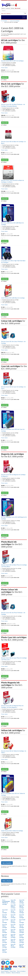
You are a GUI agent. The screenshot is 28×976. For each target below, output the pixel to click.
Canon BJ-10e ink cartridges (13, 911)
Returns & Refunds (16, 972)
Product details (4, 67)
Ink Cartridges (4, 20)
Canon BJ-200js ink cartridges (13, 936)
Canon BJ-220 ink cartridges (4, 941)
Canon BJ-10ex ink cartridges (21, 911)
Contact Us (8, 8)
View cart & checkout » (6, 13)
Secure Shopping (5, 971)
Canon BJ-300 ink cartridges (13, 946)
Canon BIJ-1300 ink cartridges (13, 901)
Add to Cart (4, 77)
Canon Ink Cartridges (14, 20)
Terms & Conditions (21, 971)
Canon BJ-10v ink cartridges (13, 916)
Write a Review (6, 881)
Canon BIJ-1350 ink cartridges (21, 901)
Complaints (8, 972)
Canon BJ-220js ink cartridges (21, 941)
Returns (3, 8)
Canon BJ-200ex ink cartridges (21, 931)
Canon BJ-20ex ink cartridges (13, 921)
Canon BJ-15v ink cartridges (21, 916)
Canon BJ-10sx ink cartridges (4, 916)
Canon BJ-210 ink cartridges (21, 936)
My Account (17, 8)
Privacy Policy (13, 971)
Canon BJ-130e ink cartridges (21, 926)
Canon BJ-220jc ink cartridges (13, 941)
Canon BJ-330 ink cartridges (4, 951)
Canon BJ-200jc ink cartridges (4, 936)
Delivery (12, 8)
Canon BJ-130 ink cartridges (13, 926)
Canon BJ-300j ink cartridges (21, 946)
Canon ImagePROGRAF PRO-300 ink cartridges (6, 902)
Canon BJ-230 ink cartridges (4, 946)
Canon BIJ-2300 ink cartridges (13, 906)
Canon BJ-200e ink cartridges (13, 931)
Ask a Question (6, 863)
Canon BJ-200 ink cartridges (4, 931)
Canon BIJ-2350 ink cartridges (21, 906)
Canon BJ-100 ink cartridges (4, 926)
